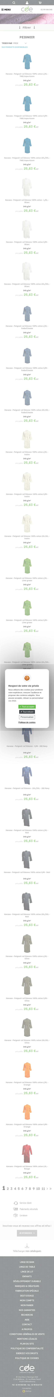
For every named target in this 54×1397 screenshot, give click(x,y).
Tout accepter (27, 707)
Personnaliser (27, 717)
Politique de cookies (27, 722)
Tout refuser (28, 712)
